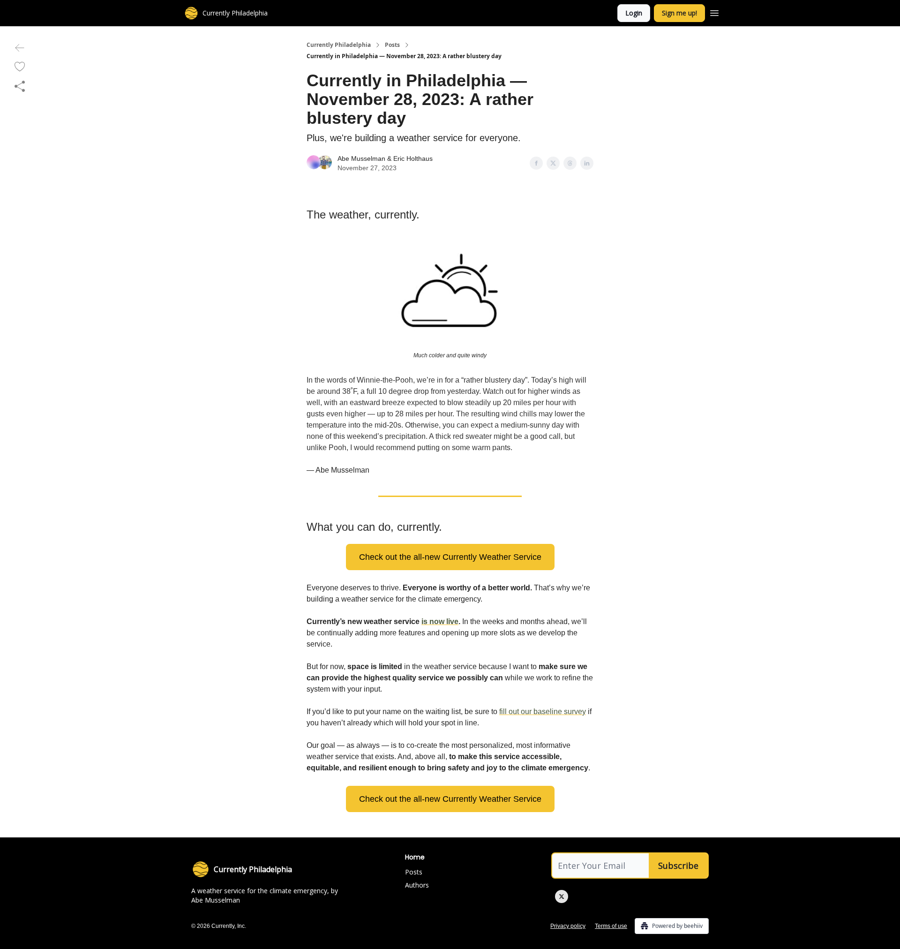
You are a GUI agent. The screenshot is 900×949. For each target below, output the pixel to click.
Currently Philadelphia (339, 45)
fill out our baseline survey (542, 712)
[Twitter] (561, 896)
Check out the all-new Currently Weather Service (450, 557)
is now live (439, 621)
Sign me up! (679, 12)
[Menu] (714, 12)
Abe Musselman (361, 158)
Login (633, 12)
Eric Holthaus (413, 158)
